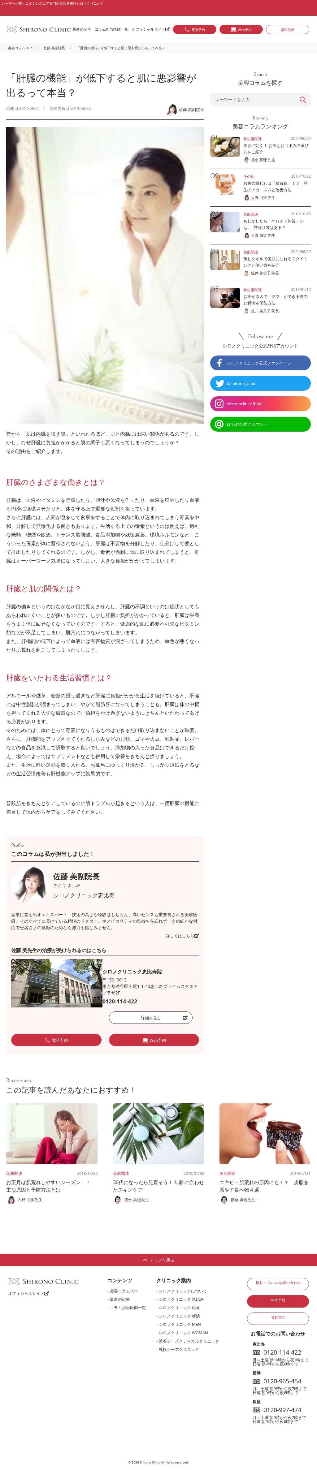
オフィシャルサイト (148, 29)
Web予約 (278, 1300)
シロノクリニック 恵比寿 (181, 1299)
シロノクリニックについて (183, 1291)
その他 (248, 176)
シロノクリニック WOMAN (183, 1332)
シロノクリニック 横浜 (179, 1316)
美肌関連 (14, 1173)
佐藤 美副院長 (54, 47)
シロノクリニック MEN (180, 1324)
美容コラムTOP (20, 47)
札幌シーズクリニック (179, 1349)
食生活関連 (252, 138)
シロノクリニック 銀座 (179, 1307)
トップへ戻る (162, 1260)
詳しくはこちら (180, 935)
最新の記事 (81, 29)
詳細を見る (151, 1018)
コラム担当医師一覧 (111, 29)
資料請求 (287, 29)
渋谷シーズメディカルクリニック (189, 1341)
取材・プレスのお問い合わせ (278, 1282)
